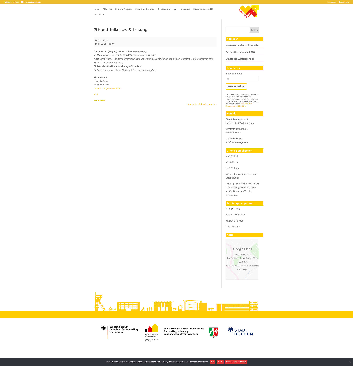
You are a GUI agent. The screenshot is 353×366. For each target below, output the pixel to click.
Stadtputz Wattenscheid (240, 58)
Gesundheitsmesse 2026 (240, 52)
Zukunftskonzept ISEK (203, 9)
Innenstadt (185, 9)
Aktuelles (107, 9)
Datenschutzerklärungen (248, 265)
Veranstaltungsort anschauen (108, 88)
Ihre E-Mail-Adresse (235, 74)
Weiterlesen (99, 100)
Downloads (99, 15)
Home (96, 9)
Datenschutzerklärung (236, 362)
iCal (96, 94)
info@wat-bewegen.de (237, 142)
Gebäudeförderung (167, 9)
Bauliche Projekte (123, 9)
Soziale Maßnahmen (144, 9)
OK (212, 362)
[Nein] (349, 361)
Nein (220, 362)
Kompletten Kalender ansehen (202, 104)
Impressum (331, 2)
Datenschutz (344, 2)
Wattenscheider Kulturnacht (242, 45)
